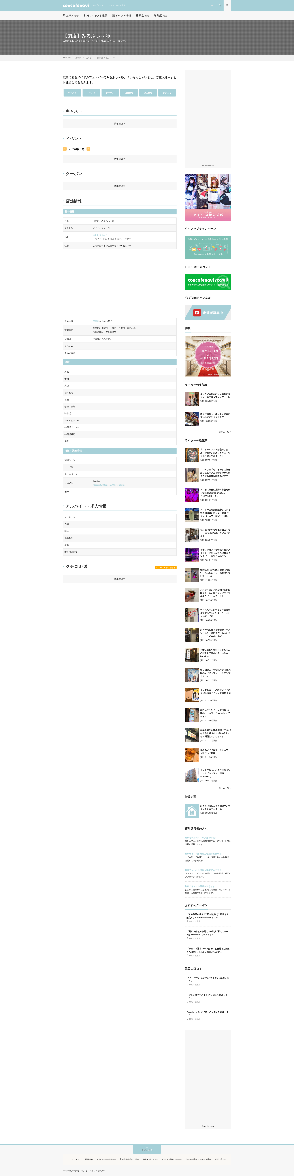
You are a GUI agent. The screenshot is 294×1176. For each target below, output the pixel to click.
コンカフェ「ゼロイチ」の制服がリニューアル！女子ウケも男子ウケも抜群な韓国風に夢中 (215, 472)
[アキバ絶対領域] (208, 197)
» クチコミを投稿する (166, 567)
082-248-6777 (100, 235)
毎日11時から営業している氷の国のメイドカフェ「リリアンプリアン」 (215, 673)
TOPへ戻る (147, 1150)
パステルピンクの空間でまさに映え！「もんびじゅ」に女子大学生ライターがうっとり (215, 592)
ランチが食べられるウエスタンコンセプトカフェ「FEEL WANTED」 (215, 773)
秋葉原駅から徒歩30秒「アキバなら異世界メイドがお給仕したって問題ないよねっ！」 (215, 733)
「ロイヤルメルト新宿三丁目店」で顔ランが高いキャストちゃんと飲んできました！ (215, 452)
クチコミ (167, 92)
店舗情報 (129, 92)
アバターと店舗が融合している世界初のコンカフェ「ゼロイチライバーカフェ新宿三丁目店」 (215, 512)
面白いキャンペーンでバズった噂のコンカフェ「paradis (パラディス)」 (215, 713)
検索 (72, 15)
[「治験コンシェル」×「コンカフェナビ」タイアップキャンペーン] (208, 258)
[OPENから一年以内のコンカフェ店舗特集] (208, 376)
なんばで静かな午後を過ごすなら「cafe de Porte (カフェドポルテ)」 (215, 532)
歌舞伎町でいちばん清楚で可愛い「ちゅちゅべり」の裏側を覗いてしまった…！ (215, 572)
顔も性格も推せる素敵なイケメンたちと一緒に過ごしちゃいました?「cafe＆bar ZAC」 (215, 632)
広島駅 (96, 321)
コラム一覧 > (225, 431)
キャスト (72, 92)
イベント (91, 92)
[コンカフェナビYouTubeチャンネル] (208, 319)
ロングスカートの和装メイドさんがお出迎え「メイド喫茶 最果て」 (215, 693)
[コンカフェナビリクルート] (208, 289)
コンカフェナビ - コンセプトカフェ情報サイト (86, 1170)
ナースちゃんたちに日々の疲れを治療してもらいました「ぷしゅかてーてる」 (215, 612)
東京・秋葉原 (194, 921)
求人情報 (148, 92)
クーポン (110, 92)
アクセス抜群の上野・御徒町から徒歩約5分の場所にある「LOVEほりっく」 (215, 492)
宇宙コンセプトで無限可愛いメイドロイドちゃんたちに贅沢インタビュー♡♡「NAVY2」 (215, 552)
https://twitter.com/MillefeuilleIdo (109, 484)
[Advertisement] (208, 117)
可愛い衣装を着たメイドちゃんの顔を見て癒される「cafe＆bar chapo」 (215, 653)
